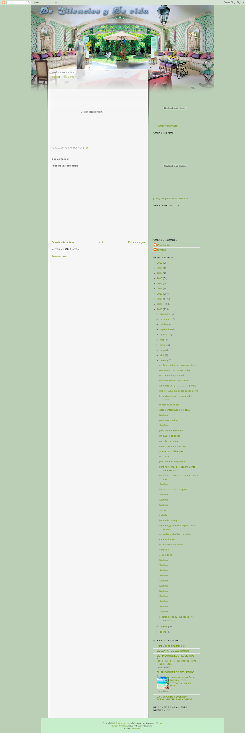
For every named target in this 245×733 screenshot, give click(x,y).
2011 (160, 304)
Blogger (159, 723)
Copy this (159, 198)
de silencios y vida (123, 723)
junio (163, 345)
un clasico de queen (169, 435)
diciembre (165, 314)
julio (162, 339)
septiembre (166, 329)
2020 (160, 262)
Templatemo (135, 728)
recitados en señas (169, 404)
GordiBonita (163, 245)
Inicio (101, 242)
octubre (164, 324)
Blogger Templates (119, 725)
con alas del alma (168, 441)
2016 (160, 278)
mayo (163, 350)
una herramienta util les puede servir (178, 390)
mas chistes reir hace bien (173, 446)
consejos (164, 549)
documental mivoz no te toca (174, 409)
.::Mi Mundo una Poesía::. (171, 645)
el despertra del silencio (171, 544)
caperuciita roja (64, 77)
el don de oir (165, 554)
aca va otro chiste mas (171, 451)
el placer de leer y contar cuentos (176, 365)
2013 (160, 293)
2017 (160, 273)
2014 (160, 288)
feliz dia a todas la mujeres (173, 489)
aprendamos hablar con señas (175, 534)
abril (162, 355)
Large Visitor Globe (168, 125)
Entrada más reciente (63, 242)
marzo (163, 360)
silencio (163, 510)
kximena (161, 249)
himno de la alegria (169, 520)
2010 (160, 309)
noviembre (166, 319)
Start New (171, 198)
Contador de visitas (59, 256)
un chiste (164, 456)
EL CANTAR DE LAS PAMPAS (173, 650)
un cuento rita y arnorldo (172, 375)
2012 (160, 299)
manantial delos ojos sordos (174, 380)
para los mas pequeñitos (172, 461)
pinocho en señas (168, 420)
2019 (160, 268)
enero (163, 631)
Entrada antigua (136, 242)
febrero (164, 626)
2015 (160, 283)
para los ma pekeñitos (171, 430)
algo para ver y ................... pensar (177, 385)
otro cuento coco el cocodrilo (174, 370)
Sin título (163, 415)
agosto (164, 334)
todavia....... (165, 515)
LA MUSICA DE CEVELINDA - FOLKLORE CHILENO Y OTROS (174, 698)
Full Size (183, 198)
